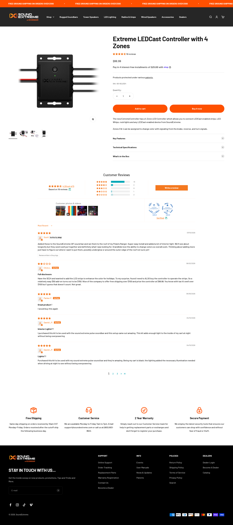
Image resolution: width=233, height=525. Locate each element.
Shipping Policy (176, 467)
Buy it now (197, 108)
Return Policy (175, 462)
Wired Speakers (148, 16)
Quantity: (117, 90)
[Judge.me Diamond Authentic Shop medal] (154, 208)
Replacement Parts (107, 472)
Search (172, 482)
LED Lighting (110, 16)
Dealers (182, 16)
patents (149, 77)
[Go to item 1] (13, 134)
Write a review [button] (172, 187)
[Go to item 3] (34, 134)
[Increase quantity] (130, 96)
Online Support (105, 462)
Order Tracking (105, 467)
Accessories (168, 16)
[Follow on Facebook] (10, 505)
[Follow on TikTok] (24, 505)
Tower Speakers (91, 16)
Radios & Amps (128, 16)
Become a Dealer (106, 487)
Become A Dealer (211, 467)
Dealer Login (209, 462)
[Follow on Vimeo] (31, 505)
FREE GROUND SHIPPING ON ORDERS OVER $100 (24, 3)
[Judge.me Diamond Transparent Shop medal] (167, 208)
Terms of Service (177, 472)
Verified (160, 218)
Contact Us (103, 482)
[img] (44, 233)
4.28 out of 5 (68, 186)
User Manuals (142, 467)
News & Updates (144, 472)
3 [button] (117, 373)
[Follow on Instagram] (17, 505)
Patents (140, 477)
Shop (49, 16)
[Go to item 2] (23, 134)
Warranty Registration (108, 477)
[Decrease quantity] (117, 96)
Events (139, 462)
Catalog (206, 472)
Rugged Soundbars (69, 16)
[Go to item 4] (45, 134)
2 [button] (113, 373)
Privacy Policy (175, 477)
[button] (119, 54)
